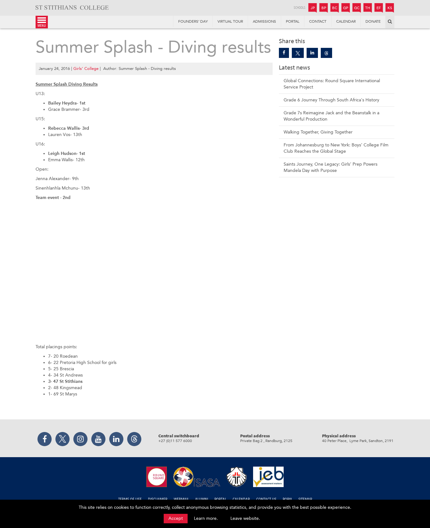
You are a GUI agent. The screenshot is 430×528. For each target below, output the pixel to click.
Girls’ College (86, 68)
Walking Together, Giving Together (318, 132)
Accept (175, 518)
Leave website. (245, 518)
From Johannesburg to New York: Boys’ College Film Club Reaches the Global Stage (336, 148)
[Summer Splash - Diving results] (284, 53)
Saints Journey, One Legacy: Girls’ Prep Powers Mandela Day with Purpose (330, 167)
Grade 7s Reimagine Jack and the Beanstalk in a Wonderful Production (331, 116)
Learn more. (206, 518)
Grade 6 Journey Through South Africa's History (331, 100)
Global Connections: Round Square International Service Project (332, 84)
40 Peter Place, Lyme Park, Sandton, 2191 (357, 441)
